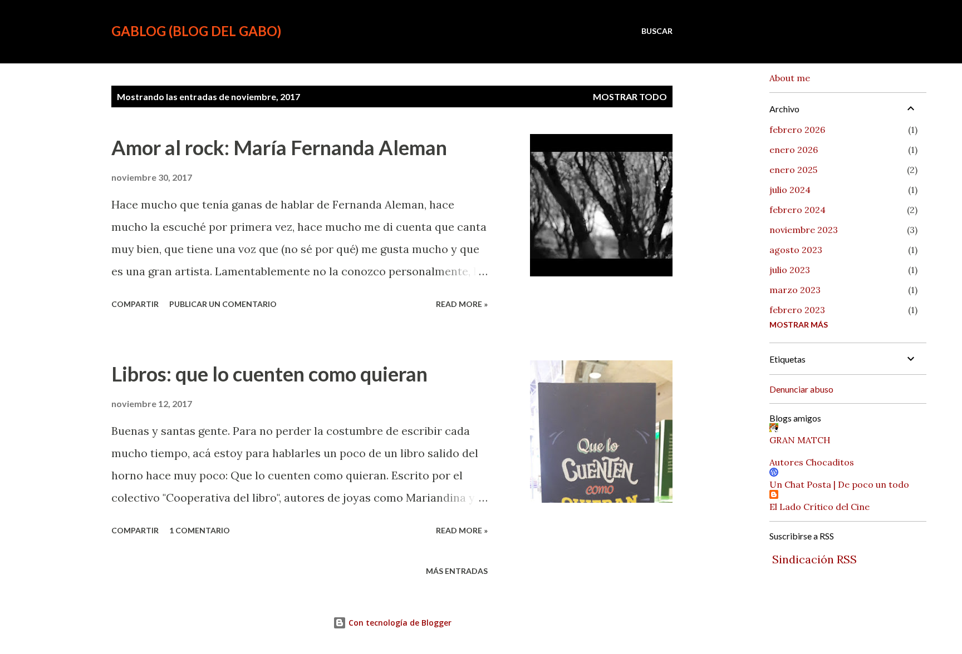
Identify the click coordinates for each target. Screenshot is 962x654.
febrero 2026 (797, 129)
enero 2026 (793, 149)
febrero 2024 (797, 209)
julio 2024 (790, 189)
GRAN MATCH (800, 439)
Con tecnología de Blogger (398, 622)
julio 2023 (789, 269)
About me (789, 77)
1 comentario (199, 530)
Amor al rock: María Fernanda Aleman (279, 147)
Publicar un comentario (223, 304)
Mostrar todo (630, 96)
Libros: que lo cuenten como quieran (269, 373)
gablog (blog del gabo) (196, 31)
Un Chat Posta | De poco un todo (839, 484)
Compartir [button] (135, 304)
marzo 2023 (795, 289)
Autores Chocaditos (811, 462)
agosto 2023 (795, 249)
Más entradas (457, 571)
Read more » (462, 304)
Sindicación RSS (814, 559)
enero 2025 (793, 169)
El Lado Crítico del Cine (819, 506)
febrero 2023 (797, 309)
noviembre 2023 (803, 229)
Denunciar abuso (801, 389)
